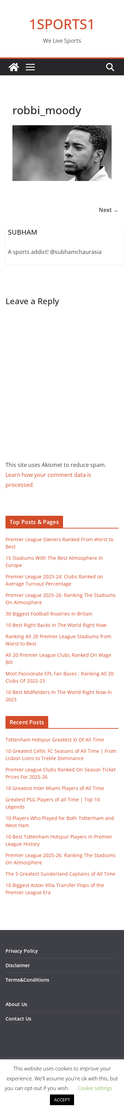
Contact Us (18, 1018)
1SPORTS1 (62, 23)
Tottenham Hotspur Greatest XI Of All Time (55, 739)
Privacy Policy (22, 951)
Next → (108, 210)
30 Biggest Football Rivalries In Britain (49, 613)
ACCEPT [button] (62, 1100)
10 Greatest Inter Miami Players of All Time (55, 788)
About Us (16, 1004)
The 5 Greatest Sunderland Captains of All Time (60, 873)
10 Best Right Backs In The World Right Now (56, 625)
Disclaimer (18, 965)
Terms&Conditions (27, 979)
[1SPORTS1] (14, 67)
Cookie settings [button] (95, 1088)
